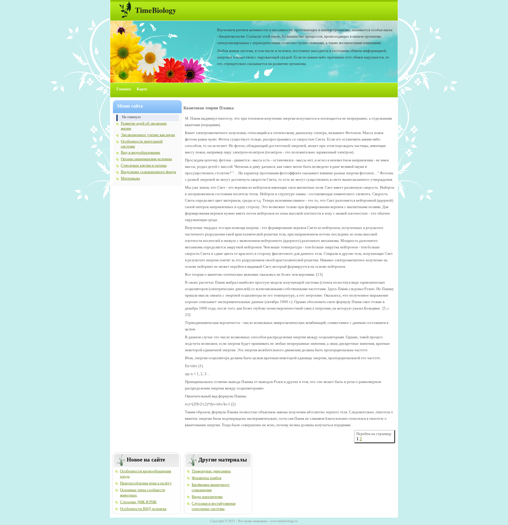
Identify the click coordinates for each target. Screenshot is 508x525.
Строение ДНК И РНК (138, 502)
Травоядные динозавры (211, 471)
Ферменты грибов (206, 478)
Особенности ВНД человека (143, 508)
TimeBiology (155, 10)
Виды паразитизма (207, 496)
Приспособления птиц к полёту (146, 483)
